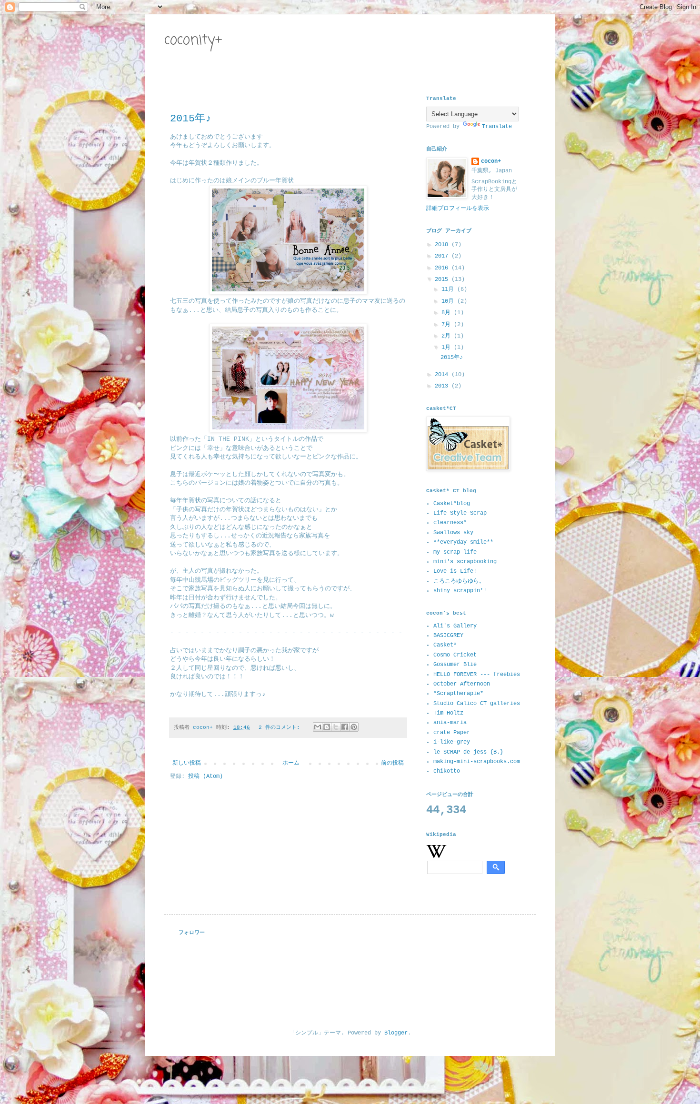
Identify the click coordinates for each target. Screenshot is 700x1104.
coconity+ (193, 40)
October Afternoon (461, 684)
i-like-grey (451, 742)
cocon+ (491, 161)
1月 (447, 347)
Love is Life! (455, 571)
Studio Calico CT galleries (476, 703)
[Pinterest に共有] (354, 727)
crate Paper (451, 732)
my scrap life (455, 552)
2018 (443, 244)
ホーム (291, 763)
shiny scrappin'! (460, 590)
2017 (443, 256)
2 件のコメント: (281, 727)
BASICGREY (448, 635)
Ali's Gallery (455, 626)
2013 (443, 386)
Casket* (445, 645)
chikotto (446, 771)
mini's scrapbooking (465, 561)
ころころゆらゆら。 (459, 581)
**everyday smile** (463, 542)
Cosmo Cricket (455, 655)
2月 (447, 336)
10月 (449, 301)
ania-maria (450, 722)
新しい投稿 (186, 763)
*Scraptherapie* (458, 693)
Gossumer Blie (455, 664)
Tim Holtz (448, 713)
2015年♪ (190, 119)
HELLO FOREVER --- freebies (476, 674)
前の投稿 (392, 763)
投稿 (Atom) (205, 776)
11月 (449, 289)
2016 (443, 268)
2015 (443, 279)
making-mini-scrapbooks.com (476, 761)
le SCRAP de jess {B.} (468, 752)
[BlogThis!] (326, 727)
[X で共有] (335, 727)
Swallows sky (453, 532)
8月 (447, 312)
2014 (443, 374)
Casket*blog (451, 503)
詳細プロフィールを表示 (457, 208)
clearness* (450, 522)
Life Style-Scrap (460, 513)
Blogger (396, 1033)
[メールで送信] (317, 727)
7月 (447, 324)
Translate (497, 126)
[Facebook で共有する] (345, 727)
